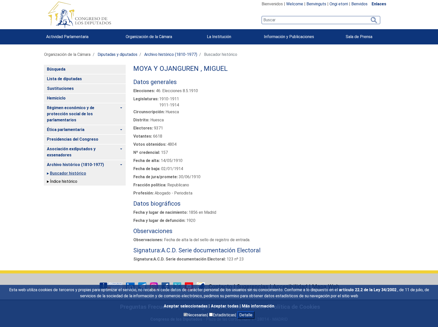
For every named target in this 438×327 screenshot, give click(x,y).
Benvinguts (316, 4)
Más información (258, 306)
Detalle (245, 315)
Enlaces (379, 4)
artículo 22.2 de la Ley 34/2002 (368, 289)
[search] (321, 20)
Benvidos (359, 4)
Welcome (294, 4)
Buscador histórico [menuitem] (68, 173)
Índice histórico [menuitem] (63, 181)
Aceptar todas (225, 306)
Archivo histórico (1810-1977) (170, 54)
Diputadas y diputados (117, 54)
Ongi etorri (339, 4)
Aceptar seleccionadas (186, 306)
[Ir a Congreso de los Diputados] (79, 15)
